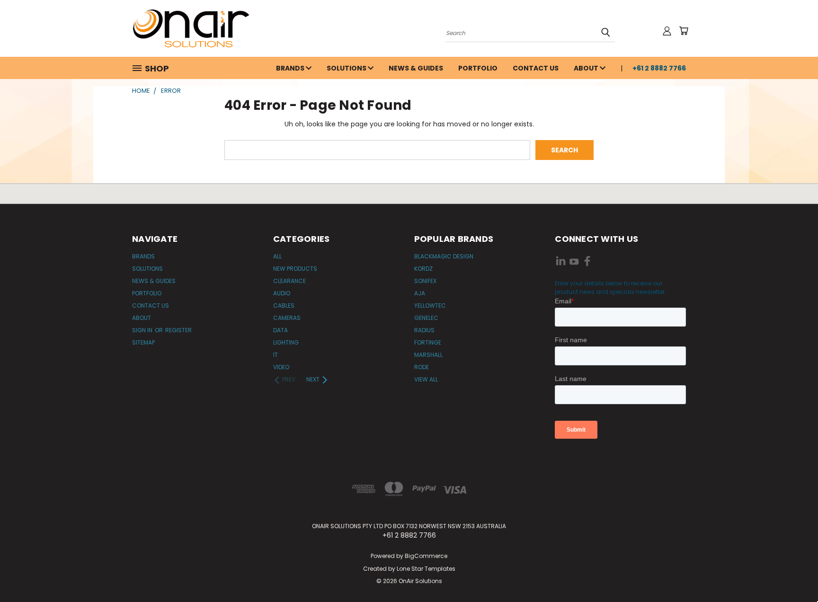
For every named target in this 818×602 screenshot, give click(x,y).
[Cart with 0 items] (683, 30)
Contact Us (536, 68)
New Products (295, 269)
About (587, 68)
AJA (419, 293)
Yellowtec (430, 305)
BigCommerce (426, 556)
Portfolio (478, 68)
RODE (421, 367)
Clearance (289, 281)
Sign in (143, 330)
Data (280, 330)
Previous (793, 572)
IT (275, 355)
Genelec (426, 318)
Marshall (428, 355)
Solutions (347, 68)
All (277, 256)
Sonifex (425, 281)
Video (281, 367)
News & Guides (416, 68)
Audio (281, 293)
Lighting (286, 342)
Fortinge (427, 342)
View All (426, 379)
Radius (424, 330)
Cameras (287, 318)
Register (178, 330)
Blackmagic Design (443, 256)
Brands (291, 68)
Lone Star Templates (426, 569)
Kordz (423, 269)
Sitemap (143, 342)
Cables (283, 305)
